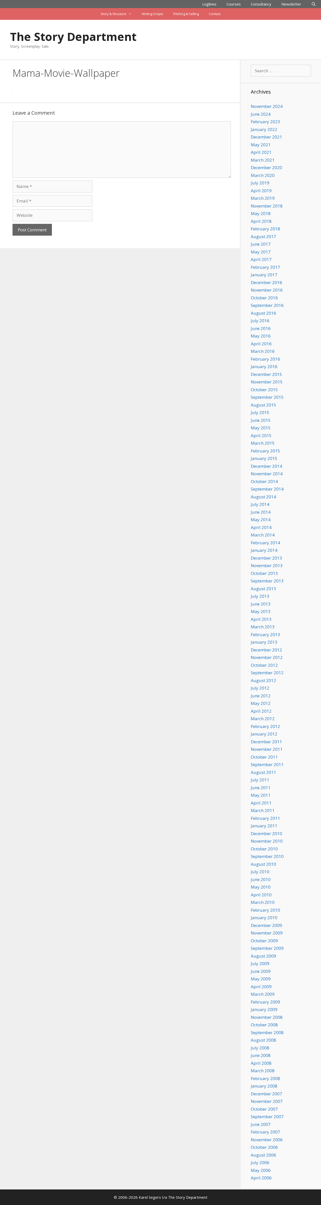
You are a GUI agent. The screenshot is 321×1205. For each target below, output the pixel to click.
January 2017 (264, 275)
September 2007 (267, 1116)
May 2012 (261, 703)
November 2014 (267, 474)
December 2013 (266, 558)
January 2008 (264, 1086)
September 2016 (267, 305)
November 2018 (267, 206)
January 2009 (264, 1009)
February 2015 (265, 451)
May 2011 (261, 795)
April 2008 (261, 1063)
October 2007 (264, 1109)
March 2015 (263, 443)
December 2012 (266, 650)
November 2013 (267, 565)
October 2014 (264, 481)
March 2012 (263, 718)
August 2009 (263, 956)
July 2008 (260, 1048)
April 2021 (261, 152)
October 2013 (264, 573)
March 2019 (263, 198)
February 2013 (265, 634)
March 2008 (263, 1071)
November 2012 (267, 657)
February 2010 (265, 910)
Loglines (209, 4)
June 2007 (261, 1124)
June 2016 (261, 328)
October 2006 (264, 1147)
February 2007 (265, 1132)
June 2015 (261, 420)
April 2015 (261, 435)
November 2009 (267, 933)
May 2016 (261, 336)
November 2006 (267, 1140)
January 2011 (264, 826)
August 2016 (263, 313)
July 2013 (260, 596)
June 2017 (261, 244)
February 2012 (265, 726)
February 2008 (265, 1078)
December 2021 (266, 137)
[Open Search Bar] (313, 4)
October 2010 (264, 849)
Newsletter (291, 4)
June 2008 (261, 1055)
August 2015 (263, 405)
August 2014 (263, 497)
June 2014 (261, 512)
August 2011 (263, 772)
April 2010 (261, 895)
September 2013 (267, 581)
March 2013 (263, 627)
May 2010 (261, 887)
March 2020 (263, 175)
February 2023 (265, 121)
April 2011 (261, 803)
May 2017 (261, 252)
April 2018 (261, 221)
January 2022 (264, 129)
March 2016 (263, 351)
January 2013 (264, 642)
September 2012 (267, 673)
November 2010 (267, 841)
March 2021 (263, 160)
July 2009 (260, 963)
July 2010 (260, 872)
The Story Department (73, 36)
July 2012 (260, 688)
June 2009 (261, 971)
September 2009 (267, 948)
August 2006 (263, 1155)
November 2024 (267, 106)
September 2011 (267, 764)
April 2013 (261, 619)
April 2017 (261, 259)
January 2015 (264, 458)
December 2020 (266, 167)
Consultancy (261, 4)
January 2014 (264, 550)
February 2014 (265, 543)
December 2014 (266, 466)
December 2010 (266, 833)
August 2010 (263, 864)
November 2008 (267, 1017)
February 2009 (265, 1002)
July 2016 (260, 320)
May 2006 (261, 1170)
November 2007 (267, 1101)
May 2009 (261, 979)
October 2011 (264, 757)
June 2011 (261, 787)
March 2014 (263, 535)
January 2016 (264, 366)
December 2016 (266, 282)
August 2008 (263, 1040)
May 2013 (261, 611)
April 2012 (261, 711)
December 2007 (266, 1094)
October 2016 (264, 298)
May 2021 (261, 145)
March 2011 (263, 810)
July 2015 (260, 412)
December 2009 (266, 925)
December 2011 (266, 742)
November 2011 (267, 749)
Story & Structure (113, 14)
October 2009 (264, 941)
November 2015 (267, 382)
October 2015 (264, 389)
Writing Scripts (152, 14)
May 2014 (261, 519)
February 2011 (265, 818)
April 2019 (261, 190)
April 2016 (261, 344)
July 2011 (260, 780)
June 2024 (261, 114)
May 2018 (261, 213)
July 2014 (260, 504)
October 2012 (264, 665)
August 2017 (263, 236)
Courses (233, 4)
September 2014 (267, 489)
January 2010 (264, 917)
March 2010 (263, 902)
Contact (214, 14)
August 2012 (263, 680)
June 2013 (261, 604)
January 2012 (264, 734)
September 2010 (267, 856)
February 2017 (265, 267)
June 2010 (261, 879)
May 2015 (261, 428)
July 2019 (260, 183)
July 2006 (260, 1162)
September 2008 (267, 1032)
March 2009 (263, 994)
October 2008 (264, 1025)
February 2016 (265, 359)
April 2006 (261, 1178)
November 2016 (267, 290)
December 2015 (266, 374)
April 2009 (261, 986)
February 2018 (265, 229)
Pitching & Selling (186, 14)
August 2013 (263, 588)
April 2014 (261, 527)
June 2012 (261, 696)
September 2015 (267, 397)
